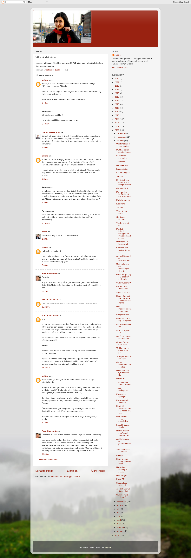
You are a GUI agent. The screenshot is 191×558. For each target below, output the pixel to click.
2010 (117, 115)
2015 (117, 97)
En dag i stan (122, 169)
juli (118, 509)
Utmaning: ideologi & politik (121, 469)
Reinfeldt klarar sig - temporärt (123, 319)
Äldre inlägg (98, 470)
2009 (117, 119)
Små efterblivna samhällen (123, 450)
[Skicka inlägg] (66, 70)
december (121, 133)
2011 (117, 112)
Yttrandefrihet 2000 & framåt (123, 383)
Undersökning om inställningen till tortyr (122, 267)
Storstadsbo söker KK (121, 484)
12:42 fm (46, 307)
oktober (120, 141)
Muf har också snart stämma (123, 151)
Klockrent (120, 204)
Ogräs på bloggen (121, 218)
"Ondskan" (121, 162)
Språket (119, 176)
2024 (117, 78)
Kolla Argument (123, 200)
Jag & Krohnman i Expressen (123, 337)
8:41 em (45, 291)
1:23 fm (45, 239)
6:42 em (45, 103)
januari (120, 531)
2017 (117, 90)
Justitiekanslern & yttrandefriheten (123, 442)
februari (120, 527)
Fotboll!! (119, 455)
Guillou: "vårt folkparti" (122, 496)
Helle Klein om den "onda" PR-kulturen (122, 433)
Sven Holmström (49, 274)
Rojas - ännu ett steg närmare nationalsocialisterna (123, 299)
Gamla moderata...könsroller (123, 364)
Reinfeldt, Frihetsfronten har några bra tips (123, 409)
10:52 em (46, 223)
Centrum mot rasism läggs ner (123, 250)
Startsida (72, 470)
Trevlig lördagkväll (122, 389)
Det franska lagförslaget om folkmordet (123, 194)
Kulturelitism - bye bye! (122, 395)
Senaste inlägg (44, 470)
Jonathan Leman (50, 300)
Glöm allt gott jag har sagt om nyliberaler (123, 277)
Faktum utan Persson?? (122, 287)
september (122, 502)
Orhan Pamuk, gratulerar (122, 343)
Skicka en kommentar (48, 460)
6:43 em (45, 124)
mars (119, 524)
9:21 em (45, 179)
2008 (117, 123)
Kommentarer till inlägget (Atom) (65, 476)
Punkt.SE (120, 479)
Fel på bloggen (123, 173)
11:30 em (46, 454)
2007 (117, 126)
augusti (120, 505)
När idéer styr (122, 165)
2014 (117, 101)
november (121, 137)
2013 (117, 104)
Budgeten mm (122, 315)
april (119, 520)
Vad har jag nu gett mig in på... (122, 350)
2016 (117, 93)
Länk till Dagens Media (123, 426)
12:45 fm (46, 367)
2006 (117, 130)
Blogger (108, 547)
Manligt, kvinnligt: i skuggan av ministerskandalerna (123, 233)
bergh (44, 232)
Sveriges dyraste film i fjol (123, 357)
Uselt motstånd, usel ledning (123, 145)
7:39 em (45, 265)
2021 (117, 82)
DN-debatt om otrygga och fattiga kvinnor (123, 182)
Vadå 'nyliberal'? (123, 283)
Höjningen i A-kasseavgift (122, 243)
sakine (45, 80)
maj (119, 516)
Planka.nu (120, 379)
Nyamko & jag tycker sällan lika (122, 372)
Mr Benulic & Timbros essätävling (122, 419)
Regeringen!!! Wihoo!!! (122, 401)
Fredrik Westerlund (51, 132)
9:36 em (45, 202)
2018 (117, 86)
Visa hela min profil (120, 67)
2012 (117, 108)
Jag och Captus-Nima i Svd (123, 490)
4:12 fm (45, 423)
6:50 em (45, 147)
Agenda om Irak (123, 292)
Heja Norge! (121, 476)
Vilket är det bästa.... (121, 212)
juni (119, 513)
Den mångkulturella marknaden (123, 309)
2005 (117, 536)
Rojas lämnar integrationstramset (123, 461)
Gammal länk (122, 188)
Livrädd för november (121, 157)
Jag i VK (120, 207)
